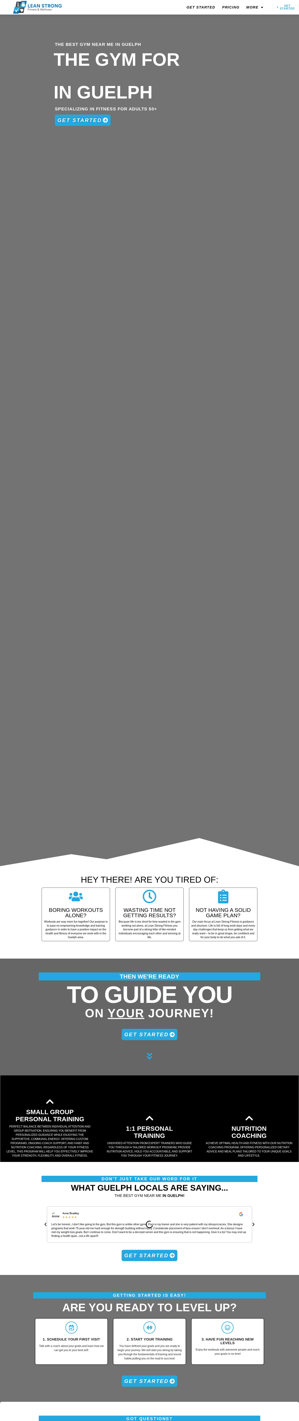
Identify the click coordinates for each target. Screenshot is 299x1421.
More (252, 7)
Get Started (201, 7)
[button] (45, 1224)
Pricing (230, 7)
